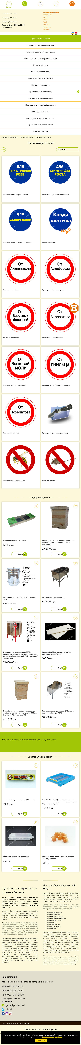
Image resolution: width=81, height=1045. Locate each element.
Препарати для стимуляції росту (40, 52)
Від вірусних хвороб (40, 85)
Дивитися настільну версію (40, 1028)
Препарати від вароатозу (54, 91)
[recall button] (74, 308)
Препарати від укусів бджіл (40, 125)
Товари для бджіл (27, 137)
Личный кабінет (56, 3)
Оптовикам (47, 15)
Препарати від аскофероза (40, 78)
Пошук (40, 3)
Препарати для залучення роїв (40, 45)
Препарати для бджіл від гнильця (40, 105)
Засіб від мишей (40, 131)
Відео (45, 20)
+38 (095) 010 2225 (9, 13)
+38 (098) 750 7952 (9, 18)
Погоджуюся (41, 1041)
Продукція (13, 137)
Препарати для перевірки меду (40, 118)
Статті (45, 17)
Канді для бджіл (40, 65)
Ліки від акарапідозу (40, 72)
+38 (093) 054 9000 (9, 22)
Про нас (46, 24)
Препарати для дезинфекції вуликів (40, 58)
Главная (4, 137)
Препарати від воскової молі (40, 98)
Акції (45, 22)
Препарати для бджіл (40, 38)
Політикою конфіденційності (52, 1037)
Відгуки (46, 29)
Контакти (47, 27)
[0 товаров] (72, 3)
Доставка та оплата (51, 12)
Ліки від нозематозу (40, 111)
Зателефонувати (24, 3)
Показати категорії (2, 149)
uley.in (9, 1009)
